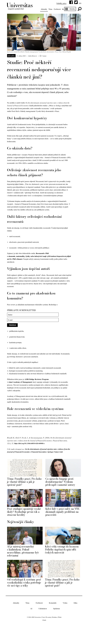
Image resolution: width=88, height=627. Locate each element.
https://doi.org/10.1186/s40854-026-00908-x (29, 443)
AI (31, 608)
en (80, 3)
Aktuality (44, 9)
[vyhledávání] (79, 9)
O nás (43, 617)
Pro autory (48, 617)
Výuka (65, 603)
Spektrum (56, 608)
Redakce (54, 617)
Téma (50, 9)
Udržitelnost (43, 608)
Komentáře (52, 603)
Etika (75, 603)
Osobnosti (57, 9)
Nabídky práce (61, 3)
